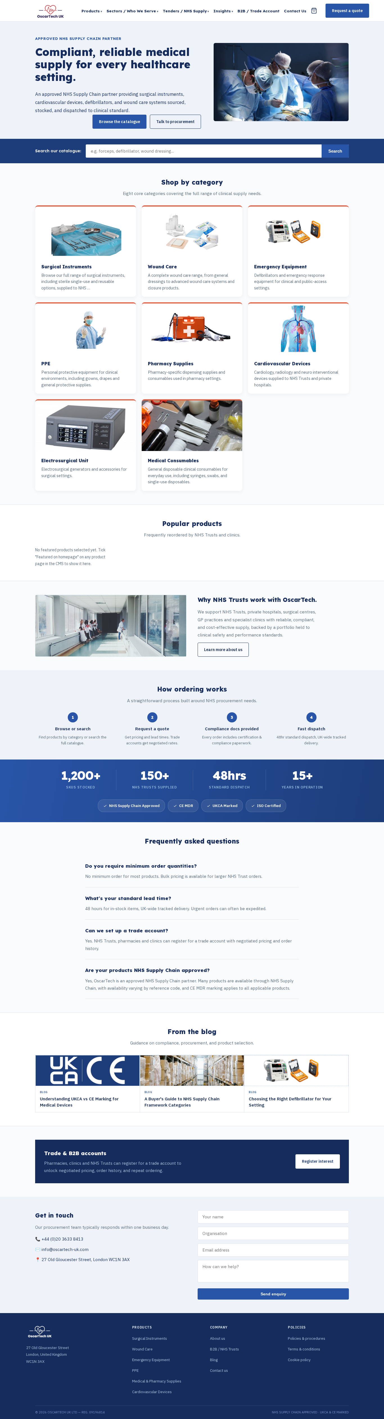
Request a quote (347, 10)
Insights (222, 10)
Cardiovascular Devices (152, 1391)
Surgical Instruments (149, 1338)
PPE (135, 1370)
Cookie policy (299, 1359)
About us (217, 1338)
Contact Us (295, 10)
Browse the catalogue (119, 121)
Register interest (317, 1161)
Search (335, 151)
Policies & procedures (306, 1338)
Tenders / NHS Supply (185, 10)
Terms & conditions (304, 1349)
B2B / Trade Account (258, 10)
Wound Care (142, 1349)
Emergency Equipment (151, 1359)
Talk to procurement (175, 121)
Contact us (219, 1370)
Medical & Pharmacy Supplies (156, 1381)
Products (91, 10)
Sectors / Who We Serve (131, 10)
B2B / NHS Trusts (224, 1349)
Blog (214, 1359)
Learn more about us (223, 649)
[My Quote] (314, 11)
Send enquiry (273, 1294)
